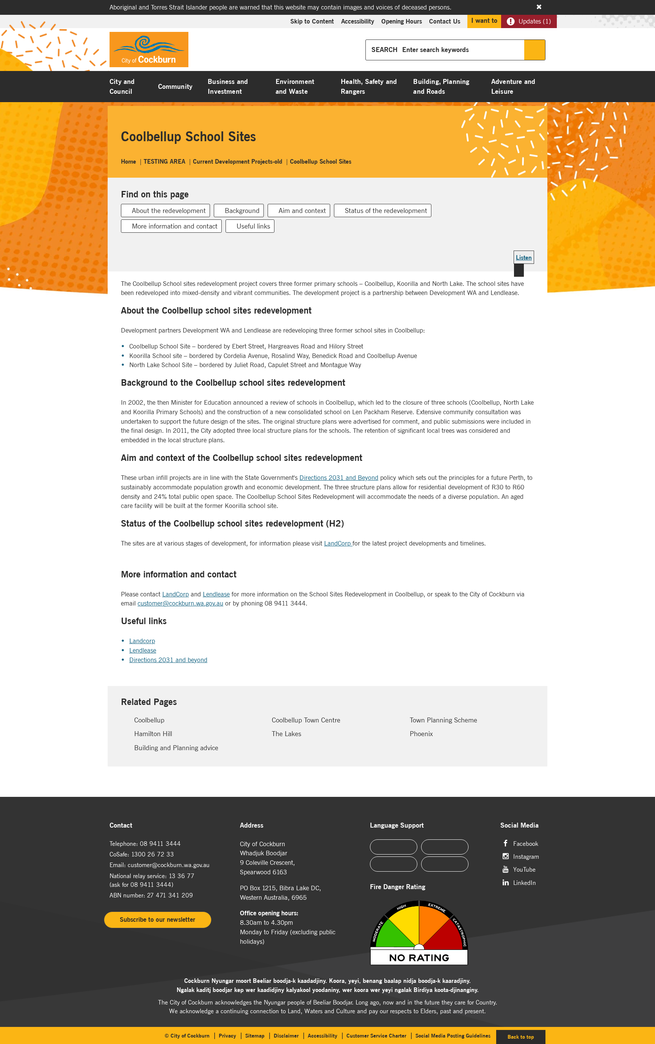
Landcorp (142, 641)
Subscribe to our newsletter (157, 919)
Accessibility (357, 21)
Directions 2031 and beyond (168, 660)
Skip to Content (312, 21)
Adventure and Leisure (513, 86)
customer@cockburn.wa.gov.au (180, 603)
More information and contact (175, 226)
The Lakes (286, 734)
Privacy (227, 1035)
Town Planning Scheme (443, 720)
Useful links (253, 226)
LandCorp (337, 543)
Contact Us (444, 21)
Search (534, 50)
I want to (484, 20)
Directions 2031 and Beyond (338, 477)
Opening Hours (401, 21)
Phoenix (421, 734)
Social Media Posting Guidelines (452, 1035)
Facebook (525, 843)
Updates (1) (535, 21)
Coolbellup (149, 720)
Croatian (445, 864)
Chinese (393, 847)
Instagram (526, 855)
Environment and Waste (295, 86)
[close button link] (539, 6)
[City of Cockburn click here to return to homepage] (149, 51)
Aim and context (302, 210)
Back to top (526, 1036)
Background (242, 210)
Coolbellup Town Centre (306, 720)
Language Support (397, 826)
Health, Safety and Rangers (369, 86)
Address (251, 826)
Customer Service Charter (376, 1035)
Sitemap (255, 1035)
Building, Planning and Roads (441, 86)
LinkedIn (524, 882)
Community (175, 86)
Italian (393, 864)
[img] (428, 932)
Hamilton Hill (153, 734)
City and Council (122, 86)
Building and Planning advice (176, 748)
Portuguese (445, 847)
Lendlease (216, 594)
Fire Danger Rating (397, 887)
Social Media (519, 826)
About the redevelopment (169, 210)
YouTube (524, 868)
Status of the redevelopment (386, 210)
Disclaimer (286, 1035)
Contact (121, 826)
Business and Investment (228, 86)
